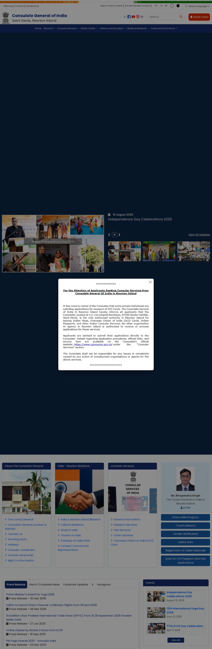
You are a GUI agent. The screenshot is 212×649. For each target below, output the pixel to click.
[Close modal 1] (150, 282)
